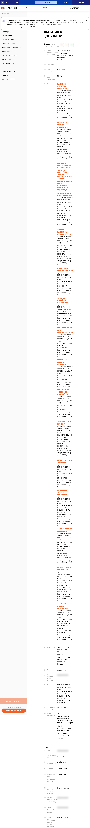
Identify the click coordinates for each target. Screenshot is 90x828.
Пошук (6, 13)
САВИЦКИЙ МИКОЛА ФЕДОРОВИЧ (62, 606)
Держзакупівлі (7, 59)
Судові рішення (8, 39)
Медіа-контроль (8, 71)
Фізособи (40, 8)
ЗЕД (3, 67)
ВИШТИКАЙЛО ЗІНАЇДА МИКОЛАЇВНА (63, 125)
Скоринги (6, 55)
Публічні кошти (8, 63)
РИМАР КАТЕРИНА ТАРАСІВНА (64, 461)
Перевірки (6, 32)
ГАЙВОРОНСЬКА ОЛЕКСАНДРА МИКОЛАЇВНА (64, 392)
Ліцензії (5, 79)
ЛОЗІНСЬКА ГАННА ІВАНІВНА (65, 423)
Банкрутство (7, 36)
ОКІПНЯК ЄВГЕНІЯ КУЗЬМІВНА (64, 530)
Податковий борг (9, 43)
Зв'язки (5, 75)
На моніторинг (15, 710)
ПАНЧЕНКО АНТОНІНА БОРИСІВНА (62, 86)
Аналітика (6, 51)
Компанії (24, 8)
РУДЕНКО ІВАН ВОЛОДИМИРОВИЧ (65, 269)
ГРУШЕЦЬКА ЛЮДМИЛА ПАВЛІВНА (62, 362)
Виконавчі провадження (11, 47)
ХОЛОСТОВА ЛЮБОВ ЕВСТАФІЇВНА (62, 492)
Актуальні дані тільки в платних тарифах (14, 701)
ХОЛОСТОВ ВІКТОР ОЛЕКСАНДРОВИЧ (65, 194)
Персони (32, 8)
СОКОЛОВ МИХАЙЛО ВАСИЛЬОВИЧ (62, 300)
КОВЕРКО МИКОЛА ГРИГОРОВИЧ (65, 569)
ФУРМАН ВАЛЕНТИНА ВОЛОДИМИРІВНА (64, 232)
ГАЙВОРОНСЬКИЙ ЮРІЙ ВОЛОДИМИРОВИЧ (65, 330)
